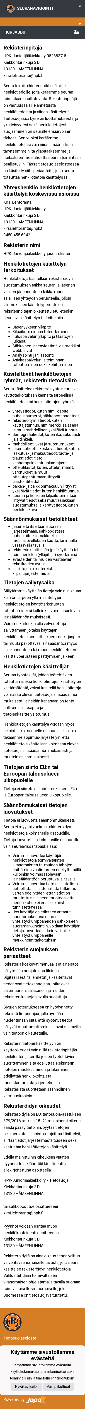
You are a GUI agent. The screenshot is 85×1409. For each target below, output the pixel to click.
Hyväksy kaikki (27, 1386)
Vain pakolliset (58, 1386)
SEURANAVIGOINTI (49, 7)
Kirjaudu (15, 32)
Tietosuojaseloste (19, 1338)
